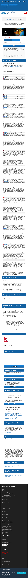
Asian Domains (20, 18)
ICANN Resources (5, 532)
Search (14, 45)
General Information (6, 527)
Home (6, 18)
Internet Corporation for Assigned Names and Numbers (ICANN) (12, 356)
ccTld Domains (12, 18)
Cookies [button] (8, 575)
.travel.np (6, 259)
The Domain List (5, 492)
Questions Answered (6, 518)
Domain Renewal (5, 553)
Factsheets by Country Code (8, 524)
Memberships (5, 541)
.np (4, 78)
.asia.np (5, 96)
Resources (4, 533)
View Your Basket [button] (13, 5)
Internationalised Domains (7, 493)
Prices (3, 498)
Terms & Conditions (6, 520)
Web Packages (5, 514)
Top (2, 560)
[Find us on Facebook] (3, 544)
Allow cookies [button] (21, 572)
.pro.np (5, 244)
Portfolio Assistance (6, 508)
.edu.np (5, 116)
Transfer (3, 509)
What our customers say (7, 542)
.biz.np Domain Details (14, 376)
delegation (10, 302)
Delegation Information (6, 526)
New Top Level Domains (7, 496)
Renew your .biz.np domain (14, 403)
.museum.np (6, 181)
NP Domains (9, 19)
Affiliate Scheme (5, 513)
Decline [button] (14, 572)
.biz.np (18, 413)
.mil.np (5, 150)
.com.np (5, 98)
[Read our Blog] (7, 544)
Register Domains (5, 490)
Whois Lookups (5, 517)
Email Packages (5, 515)
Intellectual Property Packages (8, 506)
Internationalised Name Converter (9, 495)
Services (3, 501)
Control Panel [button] (4, 5)
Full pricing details (8, 432)
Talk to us (4, 539)
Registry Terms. (9, 466)
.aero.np (5, 94)
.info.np (5, 134)
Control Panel (5, 552)
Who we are (4, 538)
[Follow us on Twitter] (5, 544)
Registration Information (7, 529)
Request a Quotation (6, 499)
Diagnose (4, 511)
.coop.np (5, 107)
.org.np (5, 228)
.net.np (5, 212)
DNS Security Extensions (7, 530)
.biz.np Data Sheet (14, 386)
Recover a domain (6, 502)
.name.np (6, 197)
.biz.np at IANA (14, 366)
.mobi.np (5, 165)
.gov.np (5, 132)
